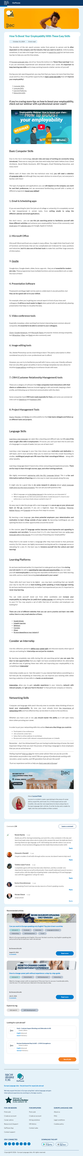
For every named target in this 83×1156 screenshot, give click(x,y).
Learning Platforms (20, 91)
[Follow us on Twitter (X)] (21, 1143)
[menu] (76, 3)
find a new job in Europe (48, 763)
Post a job (32, 1112)
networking (13, 711)
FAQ (55, 1116)
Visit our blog (27, 754)
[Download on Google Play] (48, 1144)
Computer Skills (19, 86)
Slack (31, 335)
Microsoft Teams (37, 333)
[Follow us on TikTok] (13, 1143)
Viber (23, 335)
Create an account (10, 1116)
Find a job (7, 1112)
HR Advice (32, 1124)
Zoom (11, 333)
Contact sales (33, 1128)
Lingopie (27, 510)
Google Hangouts (20, 333)
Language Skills (19, 88)
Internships (13, 685)
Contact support (9, 1132)
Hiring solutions (34, 1120)
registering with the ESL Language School (43, 475)
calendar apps (26, 226)
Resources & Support (11, 1124)
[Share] (78, 34)
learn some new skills (53, 77)
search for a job (54, 52)
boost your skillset (32, 191)
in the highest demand (35, 494)
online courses (47, 599)
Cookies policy (59, 1124)
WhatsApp (16, 335)
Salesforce (22, 399)
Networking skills (19, 93)
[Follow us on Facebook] (9, 1143)
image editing (21, 367)
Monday (18, 417)
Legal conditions (59, 1120)
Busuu (17, 510)
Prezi (23, 291)
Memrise (70, 508)
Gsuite (15, 261)
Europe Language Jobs (19, 62)
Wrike (27, 417)
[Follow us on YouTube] (17, 1143)
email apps (13, 226)
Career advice (8, 1120)
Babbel (11, 510)
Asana (11, 417)
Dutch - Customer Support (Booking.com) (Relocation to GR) (34, 1028)
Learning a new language (18, 439)
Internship (24, 666)
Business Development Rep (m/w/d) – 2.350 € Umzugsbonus (34, 1043)
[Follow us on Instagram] (28, 1143)
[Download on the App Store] (62, 1144)
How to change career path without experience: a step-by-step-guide (34, 973)
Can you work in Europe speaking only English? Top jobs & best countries (36, 926)
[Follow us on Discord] (25, 1143)
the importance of (66, 708)
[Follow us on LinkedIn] (5, 1143)
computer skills (16, 176)
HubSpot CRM (35, 399)
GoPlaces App (9, 1128)
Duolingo (62, 508)
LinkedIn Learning (20, 623)
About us (57, 1112)
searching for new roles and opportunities (44, 570)
